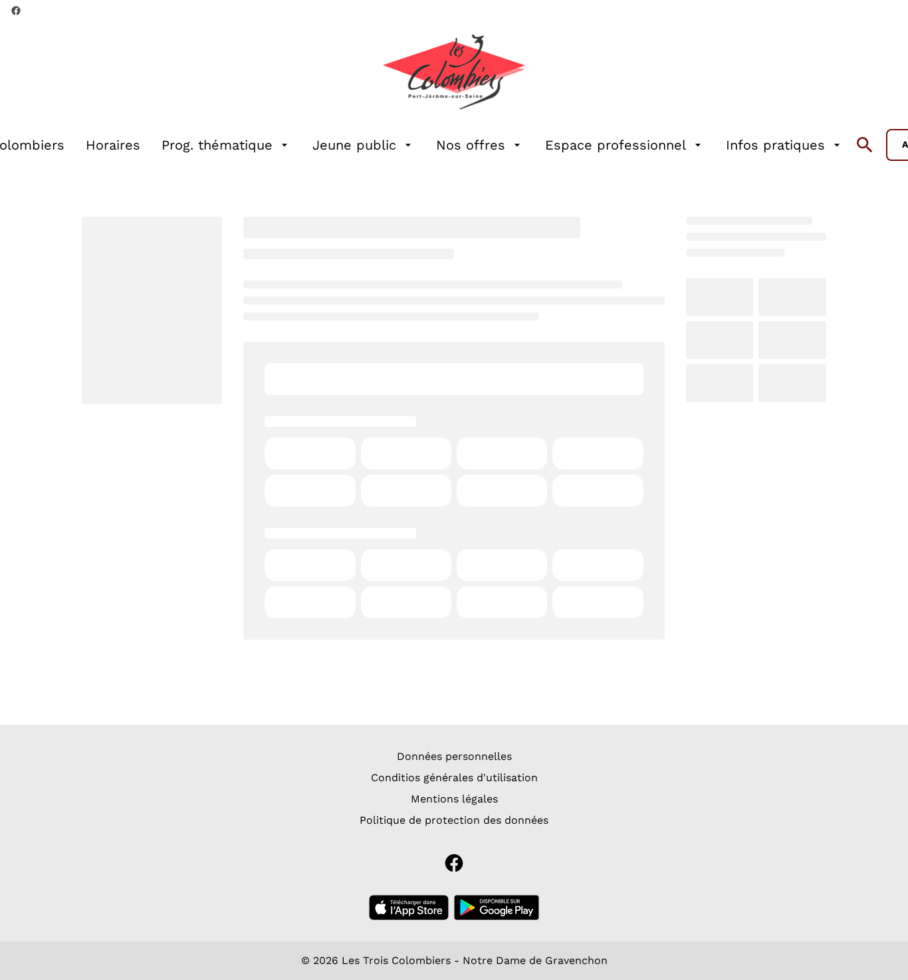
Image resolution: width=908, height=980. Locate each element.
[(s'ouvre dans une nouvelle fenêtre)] (409, 907)
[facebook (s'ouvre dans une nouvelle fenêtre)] (16, 10)
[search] (864, 145)
